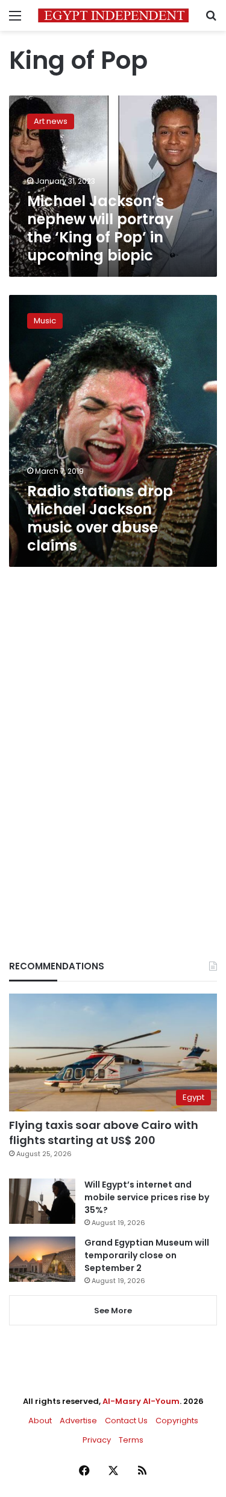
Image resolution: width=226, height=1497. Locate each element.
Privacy (97, 1440)
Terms (131, 1440)
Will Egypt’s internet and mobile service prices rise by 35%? (146, 1197)
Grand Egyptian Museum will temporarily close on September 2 (146, 1255)
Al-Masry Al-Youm (141, 1401)
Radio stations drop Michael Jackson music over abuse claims (100, 518)
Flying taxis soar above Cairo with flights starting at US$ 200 (103, 1132)
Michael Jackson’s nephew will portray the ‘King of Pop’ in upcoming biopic (100, 228)
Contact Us (126, 1420)
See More (113, 1310)
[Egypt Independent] (113, 15)
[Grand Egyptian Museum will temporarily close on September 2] (42, 1259)
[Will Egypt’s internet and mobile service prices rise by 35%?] (42, 1201)
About (40, 1420)
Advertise (78, 1420)
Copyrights (176, 1420)
